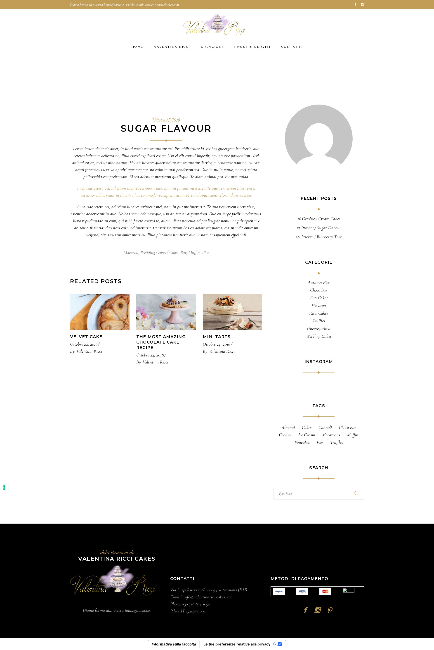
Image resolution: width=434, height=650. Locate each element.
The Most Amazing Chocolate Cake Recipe (160, 342)
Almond (288, 427)
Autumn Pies (319, 282)
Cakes (306, 427)
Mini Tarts (217, 336)
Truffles (318, 321)
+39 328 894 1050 (196, 604)
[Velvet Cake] (100, 312)
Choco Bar (177, 252)
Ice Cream (306, 435)
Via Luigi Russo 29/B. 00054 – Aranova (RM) (208, 590)
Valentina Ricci (89, 351)
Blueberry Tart (329, 237)
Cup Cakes (319, 298)
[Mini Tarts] (232, 312)
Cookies (285, 435)
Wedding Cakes (153, 252)
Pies (205, 252)
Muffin (194, 252)
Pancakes (302, 442)
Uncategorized (318, 328)
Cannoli (325, 427)
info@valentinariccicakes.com (159, 4)
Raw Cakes (318, 313)
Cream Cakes (329, 219)
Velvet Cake (86, 336)
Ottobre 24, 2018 (83, 344)
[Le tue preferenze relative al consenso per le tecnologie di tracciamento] (4, 487)
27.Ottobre (305, 227)
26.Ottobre (306, 218)
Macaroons (331, 435)
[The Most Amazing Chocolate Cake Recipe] (166, 312)
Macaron (131, 252)
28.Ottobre (304, 236)
